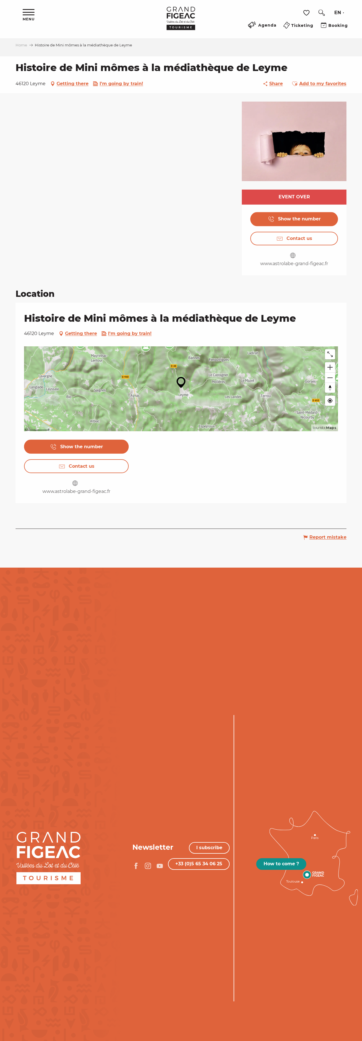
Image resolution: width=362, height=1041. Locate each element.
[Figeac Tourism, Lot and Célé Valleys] (181, 22)
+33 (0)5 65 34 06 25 (198, 863)
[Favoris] (307, 12)
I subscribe (209, 847)
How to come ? (281, 863)
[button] (321, 12)
